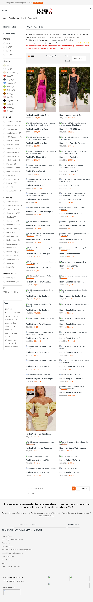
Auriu (10, 104)
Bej (9, 66)
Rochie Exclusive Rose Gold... (39, 472)
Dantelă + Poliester (14, 172)
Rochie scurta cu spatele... (38, 296)
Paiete (10, 175)
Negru (11, 80)
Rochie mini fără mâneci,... (70, 129)
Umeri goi (11, 263)
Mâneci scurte (13, 256)
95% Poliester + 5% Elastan (14, 156)
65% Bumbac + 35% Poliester (14, 125)
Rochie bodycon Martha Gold (72, 225)
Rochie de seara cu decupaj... (39, 448)
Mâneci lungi (12, 252)
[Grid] (29, 55)
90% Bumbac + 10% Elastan (14, 137)
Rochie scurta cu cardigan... (38, 254)
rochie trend (10, 343)
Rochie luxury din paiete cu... (72, 366)
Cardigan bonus (14, 205)
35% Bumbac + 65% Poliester (14, 122)
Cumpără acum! (38, 3)
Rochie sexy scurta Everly (71, 378)
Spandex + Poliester (14, 191)
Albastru (11, 83)
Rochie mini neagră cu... (36, 157)
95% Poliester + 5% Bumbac (14, 152)
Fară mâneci (13, 236)
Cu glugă (11, 217)
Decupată (12, 232)
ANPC (4, 563)
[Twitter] (86, 2)
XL (9, 55)
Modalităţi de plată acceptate (12, 553)
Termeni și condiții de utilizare (12, 539)
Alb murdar (12, 73)
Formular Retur (7, 560)
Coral (10, 111)
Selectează (79, 58)
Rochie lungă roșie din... (37, 129)
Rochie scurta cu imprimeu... (38, 338)
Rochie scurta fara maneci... (38, 282)
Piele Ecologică (13, 179)
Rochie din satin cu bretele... (39, 239)
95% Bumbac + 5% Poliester (14, 149)
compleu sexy (11, 333)
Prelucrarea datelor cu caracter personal (17, 550)
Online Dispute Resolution (11, 567)
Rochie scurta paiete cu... (70, 338)
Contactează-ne (8, 556)
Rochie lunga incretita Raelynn (40, 378)
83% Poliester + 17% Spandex (14, 133)
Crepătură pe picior (14, 209)
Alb (9, 69)
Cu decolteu (13, 213)
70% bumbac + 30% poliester (14, 129)
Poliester (11, 183)
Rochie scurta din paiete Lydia (39, 211)
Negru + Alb (12, 101)
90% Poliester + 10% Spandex (14, 145)
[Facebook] (83, 2)
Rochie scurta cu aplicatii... (71, 213)
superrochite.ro (16, 577)
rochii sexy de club (66, 34)
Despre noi (6, 543)
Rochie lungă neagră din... (71, 115)
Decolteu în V (13, 229)
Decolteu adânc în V (14, 225)
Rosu (10, 76)
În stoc (11, 278)
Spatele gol (12, 259)
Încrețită (10, 267)
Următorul (84, 489)
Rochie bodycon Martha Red (38, 225)
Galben (11, 90)
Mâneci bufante (14, 248)
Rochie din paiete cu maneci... (39, 268)
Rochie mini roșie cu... (69, 157)
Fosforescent (13, 240)
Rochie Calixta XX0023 (69, 460)
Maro (10, 94)
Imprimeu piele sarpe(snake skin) (14, 244)
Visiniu (10, 108)
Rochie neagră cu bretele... (38, 199)
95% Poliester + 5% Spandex (14, 160)
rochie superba (11, 346)
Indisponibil (13, 282)
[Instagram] (90, 2)
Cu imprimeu (12, 221)
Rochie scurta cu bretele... (71, 392)
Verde (10, 87)
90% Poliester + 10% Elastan (14, 141)
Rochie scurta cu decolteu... (38, 434)
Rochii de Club (9, 27)
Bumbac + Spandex (14, 168)
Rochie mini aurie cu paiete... (72, 143)
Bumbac (11, 164)
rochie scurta (9, 310)
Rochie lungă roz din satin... (38, 115)
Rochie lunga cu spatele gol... (73, 296)
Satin (9, 187)
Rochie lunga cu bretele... (71, 199)
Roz (10, 97)
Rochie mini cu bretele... (36, 171)
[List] (32, 55)
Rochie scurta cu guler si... (71, 239)
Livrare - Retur (7, 536)
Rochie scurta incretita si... (71, 254)
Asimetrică (12, 202)
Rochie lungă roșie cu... (36, 143)
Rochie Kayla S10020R (69, 472)
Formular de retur (8, 546)
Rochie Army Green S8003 (37, 460)
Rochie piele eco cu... (68, 266)
